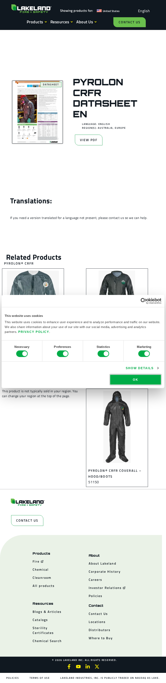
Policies (12, 678)
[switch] (62, 353)
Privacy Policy (33, 331)
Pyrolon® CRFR (19, 263)
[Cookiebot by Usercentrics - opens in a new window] (143, 301)
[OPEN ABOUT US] (95, 22)
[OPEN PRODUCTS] (45, 22)
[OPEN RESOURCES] (71, 22)
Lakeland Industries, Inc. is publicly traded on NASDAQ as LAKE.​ (110, 678)
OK (135, 379)
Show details (139, 368)
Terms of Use (40, 678)
